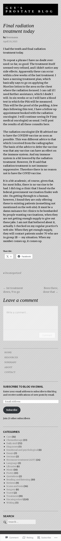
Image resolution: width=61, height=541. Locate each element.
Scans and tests (14, 486)
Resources (11, 357)
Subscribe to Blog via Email (23, 386)
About (8, 367)
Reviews (10, 482)
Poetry (10, 473)
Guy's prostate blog (30, 9)
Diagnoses (12, 446)
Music (9, 469)
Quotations (12, 476)
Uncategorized (13, 273)
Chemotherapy (14, 440)
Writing (10, 502)
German (10, 456)
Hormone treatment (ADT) (21, 459)
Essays (10, 453)
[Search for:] (19, 521)
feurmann (12, 37)
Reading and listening (18, 479)
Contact (9, 372)
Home (8, 352)
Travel (9, 492)
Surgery (10, 489)
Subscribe (11, 409)
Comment (47, 335)
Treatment (12, 496)
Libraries (11, 466)
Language (12, 463)
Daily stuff (12, 443)
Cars (8, 436)
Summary (10, 362)
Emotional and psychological (22, 450)
